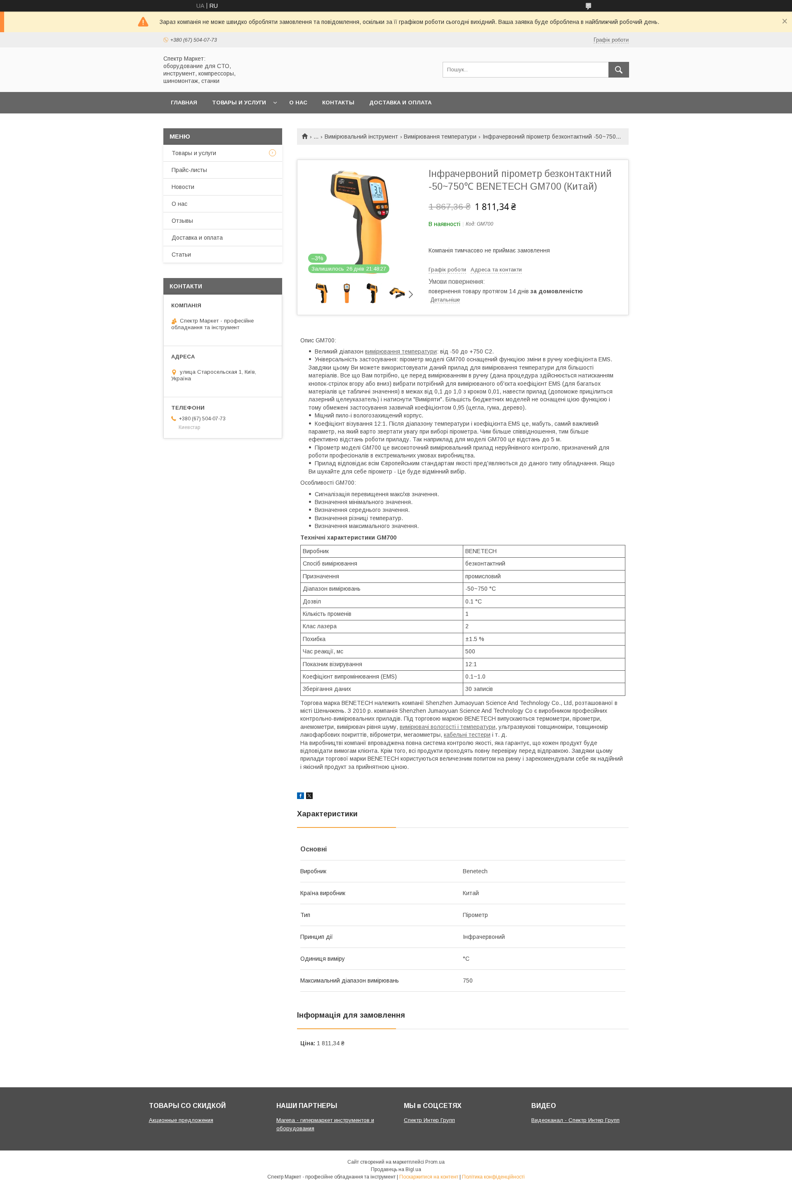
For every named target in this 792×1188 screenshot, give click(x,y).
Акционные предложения (181, 1120)
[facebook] (300, 797)
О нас (298, 102)
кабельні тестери (467, 734)
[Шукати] (618, 70)
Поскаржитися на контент (428, 1177)
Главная (184, 102)
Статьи (181, 254)
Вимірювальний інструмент (361, 136)
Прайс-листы (189, 170)
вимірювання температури (401, 351)
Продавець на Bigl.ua (396, 1169)
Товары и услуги (239, 102)
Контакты (338, 102)
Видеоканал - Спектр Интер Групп (575, 1120)
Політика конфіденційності (493, 1177)
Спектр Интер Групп (429, 1120)
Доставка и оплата (400, 102)
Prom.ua (435, 1162)
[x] (309, 797)
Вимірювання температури (440, 136)
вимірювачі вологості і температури (447, 727)
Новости (183, 187)
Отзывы (182, 220)
